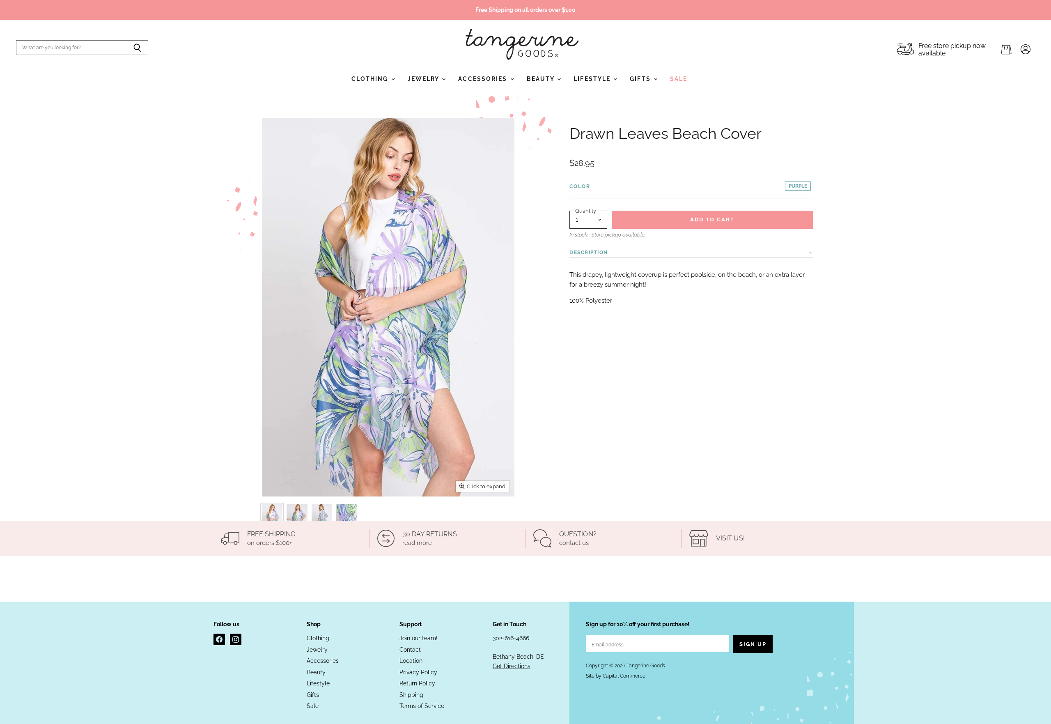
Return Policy (417, 683)
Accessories (483, 79)
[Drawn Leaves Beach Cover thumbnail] (272, 519)
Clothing (370, 79)
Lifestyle (593, 79)
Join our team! (418, 638)
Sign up (752, 644)
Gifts (641, 79)
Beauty (542, 79)
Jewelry (424, 79)
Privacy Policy (418, 672)
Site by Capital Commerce (615, 676)
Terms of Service (421, 706)
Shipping (411, 695)
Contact (410, 649)
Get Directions (511, 666)
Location (410, 660)
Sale (678, 79)
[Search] (137, 47)
